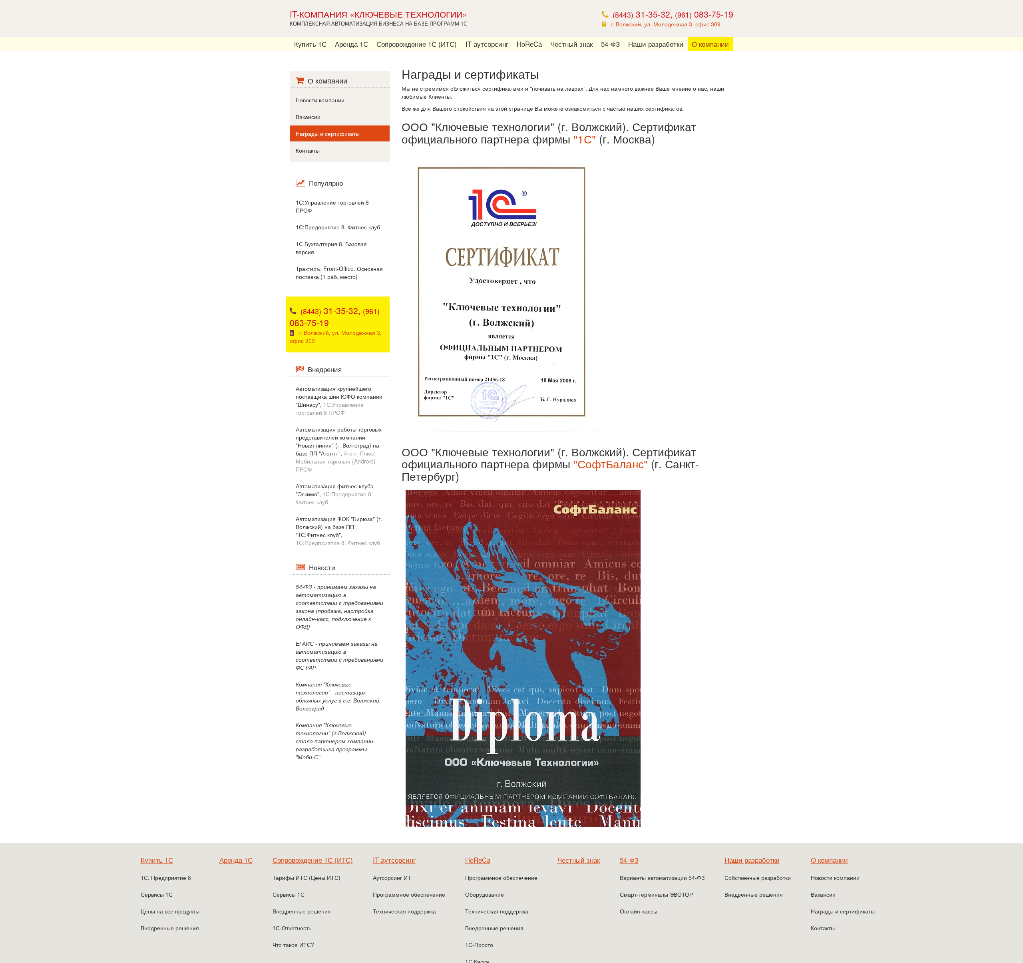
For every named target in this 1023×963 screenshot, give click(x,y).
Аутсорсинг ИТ (392, 877)
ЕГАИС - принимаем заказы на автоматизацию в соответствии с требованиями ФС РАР (339, 655)
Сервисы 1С (157, 894)
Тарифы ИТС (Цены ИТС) (306, 877)
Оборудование (484, 894)
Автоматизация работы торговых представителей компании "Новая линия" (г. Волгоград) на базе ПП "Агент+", (339, 449)
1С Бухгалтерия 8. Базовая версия (331, 248)
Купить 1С (310, 44)
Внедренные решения (170, 928)
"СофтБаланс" (610, 464)
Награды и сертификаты (328, 133)
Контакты (308, 150)
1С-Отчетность (292, 928)
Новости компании (320, 100)
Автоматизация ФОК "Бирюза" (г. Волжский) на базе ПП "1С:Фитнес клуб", (339, 531)
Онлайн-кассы (638, 911)
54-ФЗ (610, 44)
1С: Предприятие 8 (166, 877)
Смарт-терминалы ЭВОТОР (656, 894)
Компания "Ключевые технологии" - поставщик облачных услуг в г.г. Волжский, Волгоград (338, 696)
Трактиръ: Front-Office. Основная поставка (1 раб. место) (339, 273)
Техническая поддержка (404, 911)
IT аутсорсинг (487, 44)
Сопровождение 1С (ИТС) (416, 44)
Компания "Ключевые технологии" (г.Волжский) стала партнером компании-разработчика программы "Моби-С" (335, 741)
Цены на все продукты (170, 911)
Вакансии (308, 117)
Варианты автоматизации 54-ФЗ (662, 877)
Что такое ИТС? (293, 945)
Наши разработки (655, 44)
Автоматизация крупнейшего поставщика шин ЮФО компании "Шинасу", (339, 400)
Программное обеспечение (409, 894)
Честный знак (571, 44)
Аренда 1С (351, 44)
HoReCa (529, 44)
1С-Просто (479, 945)
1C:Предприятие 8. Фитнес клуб (338, 227)
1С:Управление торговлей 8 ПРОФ (332, 206)
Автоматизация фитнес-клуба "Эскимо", (335, 494)
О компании (710, 44)
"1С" (584, 139)
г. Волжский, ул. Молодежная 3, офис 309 (665, 24)
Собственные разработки (757, 877)
